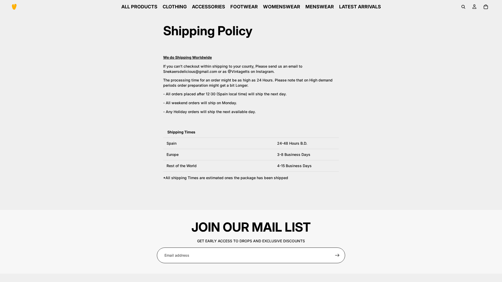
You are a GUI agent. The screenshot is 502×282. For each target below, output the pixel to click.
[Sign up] (337, 255)
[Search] (463, 7)
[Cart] (486, 7)
